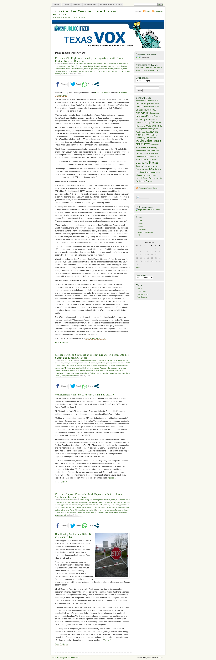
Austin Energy (142, 103)
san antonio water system (108, 69)
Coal (148, 113)
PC (139, 235)
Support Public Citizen (111, 5)
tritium (65, 74)
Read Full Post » (61, 343)
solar (74, 512)
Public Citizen (65, 69)
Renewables (141, 150)
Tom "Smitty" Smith (149, 175)
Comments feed (143, 294)
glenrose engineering (90, 365)
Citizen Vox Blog (148, 188)
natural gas (146, 132)
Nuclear (65, 63)
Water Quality (60, 376)
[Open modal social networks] (96, 84)
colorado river (92, 363)
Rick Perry (150, 150)
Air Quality (148, 101)
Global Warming (76, 66)
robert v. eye (88, 69)
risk (95, 510)
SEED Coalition (108, 370)
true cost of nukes (97, 512)
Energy (64, 360)
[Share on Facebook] (60, 84)
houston (148, 129)
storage (111, 373)
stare (97, 373)
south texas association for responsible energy (78, 71)
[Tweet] (75, 84)
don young (82, 505)
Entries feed (142, 291)
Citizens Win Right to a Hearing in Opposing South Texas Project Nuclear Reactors (89, 59)
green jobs (140, 129)
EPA (153, 122)
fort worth (99, 505)
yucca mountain (71, 376)
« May (138, 267)
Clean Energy (141, 110)
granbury (106, 505)
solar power (150, 156)
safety (96, 69)
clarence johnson (77, 363)
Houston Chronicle (102, 93)
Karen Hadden (88, 66)
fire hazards (90, 505)
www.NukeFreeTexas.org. (96, 338)
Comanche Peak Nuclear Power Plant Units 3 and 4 (97, 502)
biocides (107, 500)
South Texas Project (103, 71)
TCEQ (145, 163)
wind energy (123, 512)
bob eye (67, 363)
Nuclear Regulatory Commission (105, 368)
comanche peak (72, 502)
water (106, 512)
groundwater (102, 365)
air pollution (140, 101)
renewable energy (149, 147)
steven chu (104, 373)
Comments (158, 11)
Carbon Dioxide (142, 107)
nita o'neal (85, 507)
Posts (148, 11)
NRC (66, 368)
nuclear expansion (75, 368)
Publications (90, 5)
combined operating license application (111, 363)
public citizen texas (148, 142)
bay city (119, 360)
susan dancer (116, 71)
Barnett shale (154, 103)
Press (141, 223)
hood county (115, 505)
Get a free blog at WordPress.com (65, 658)
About (66, 5)
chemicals (121, 500)
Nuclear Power (87, 368)
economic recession (74, 365)
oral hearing (122, 368)
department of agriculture (107, 63)
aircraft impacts (85, 360)
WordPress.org (143, 297)
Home (56, 5)
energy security (122, 63)
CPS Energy (141, 116)
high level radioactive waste (118, 365)
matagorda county (107, 66)
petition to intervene (62, 370)
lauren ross (59, 368)
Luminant (78, 507)
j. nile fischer (124, 505)
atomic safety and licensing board (86, 63)
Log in (140, 288)
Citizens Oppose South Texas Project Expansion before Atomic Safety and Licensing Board (92, 356)
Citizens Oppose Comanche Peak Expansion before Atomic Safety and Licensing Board (89, 495)
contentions (73, 505)
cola (85, 363)
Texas (124, 71)
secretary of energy (114, 510)
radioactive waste (77, 69)
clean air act (154, 107)
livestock (97, 66)
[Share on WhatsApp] (87, 84)
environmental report (62, 66)
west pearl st (113, 512)
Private (76, 5)
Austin (156, 100)
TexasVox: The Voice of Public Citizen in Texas (84, 12)
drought (63, 365)
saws (120, 69)
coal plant (155, 113)
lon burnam (70, 507)
